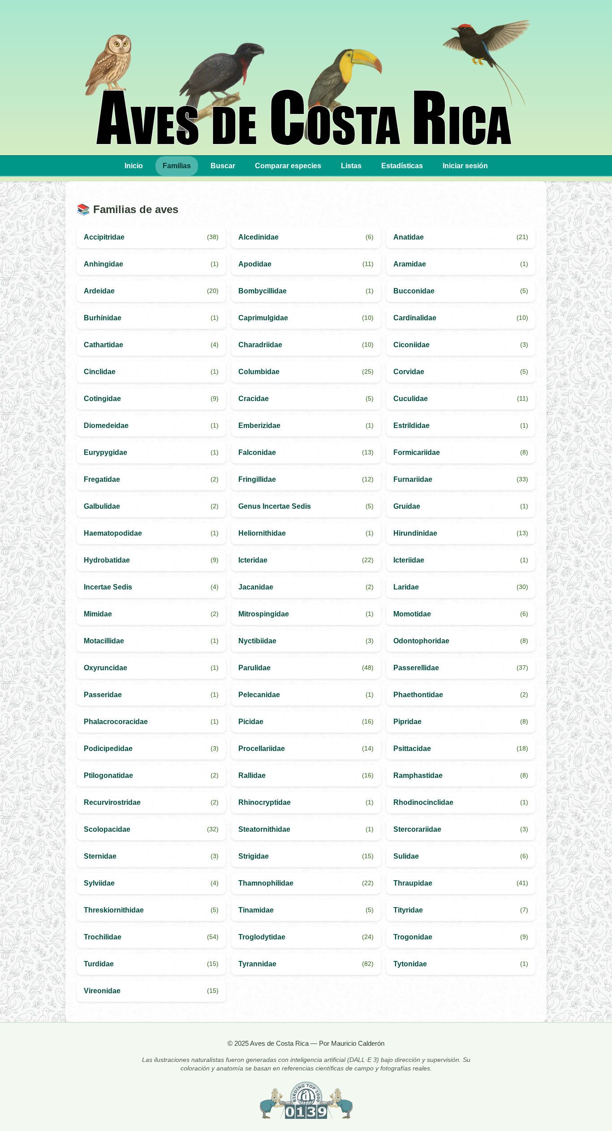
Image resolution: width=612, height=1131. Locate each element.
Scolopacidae (107, 829)
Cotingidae (102, 398)
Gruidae (406, 506)
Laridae (406, 587)
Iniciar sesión (465, 166)
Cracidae (253, 398)
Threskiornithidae (114, 910)
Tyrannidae (257, 964)
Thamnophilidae (265, 883)
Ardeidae (99, 291)
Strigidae (253, 856)
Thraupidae (412, 883)
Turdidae (99, 964)
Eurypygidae (105, 452)
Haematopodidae (113, 533)
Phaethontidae (418, 695)
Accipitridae (104, 237)
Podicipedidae (108, 748)
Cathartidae (103, 345)
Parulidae (254, 668)
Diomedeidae (106, 425)
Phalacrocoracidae (116, 721)
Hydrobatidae (107, 560)
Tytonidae (410, 964)
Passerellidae (416, 668)
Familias (177, 166)
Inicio (134, 166)
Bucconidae (414, 291)
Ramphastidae (418, 775)
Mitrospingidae (263, 614)
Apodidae (255, 264)
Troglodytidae (261, 937)
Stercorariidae (417, 829)
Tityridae (408, 910)
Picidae (250, 721)
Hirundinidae (415, 533)
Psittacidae (412, 748)
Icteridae (252, 560)
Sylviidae (99, 883)
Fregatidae (102, 479)
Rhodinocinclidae (423, 802)
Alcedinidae (258, 237)
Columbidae (259, 372)
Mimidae (98, 614)
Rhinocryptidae (264, 802)
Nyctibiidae (257, 641)
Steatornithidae (264, 829)
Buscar (223, 166)
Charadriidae (260, 345)
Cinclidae (100, 372)
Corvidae (408, 372)
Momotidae (412, 614)
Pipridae (407, 721)
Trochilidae (102, 937)
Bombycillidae (262, 291)
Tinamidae (256, 910)
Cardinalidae (414, 318)
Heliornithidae (262, 533)
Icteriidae (408, 560)
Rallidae (252, 775)
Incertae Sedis (108, 587)
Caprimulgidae (263, 318)
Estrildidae (411, 425)
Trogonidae (412, 937)
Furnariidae (412, 479)
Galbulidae (102, 506)
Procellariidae (261, 748)
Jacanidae (255, 587)
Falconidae (257, 452)
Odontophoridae (421, 641)
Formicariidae (416, 452)
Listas (351, 166)
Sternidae (100, 856)
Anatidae (408, 237)
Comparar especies (288, 166)
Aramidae (409, 264)
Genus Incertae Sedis (274, 506)
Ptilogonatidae (108, 775)
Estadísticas (402, 166)
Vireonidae (102, 991)
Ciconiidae (411, 345)
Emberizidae (259, 425)
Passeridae (103, 695)
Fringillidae (257, 479)
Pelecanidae (259, 695)
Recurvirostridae (112, 802)
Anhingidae (103, 264)
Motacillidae (104, 641)
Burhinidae (102, 318)
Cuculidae (410, 398)
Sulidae (406, 856)
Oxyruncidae (105, 668)
